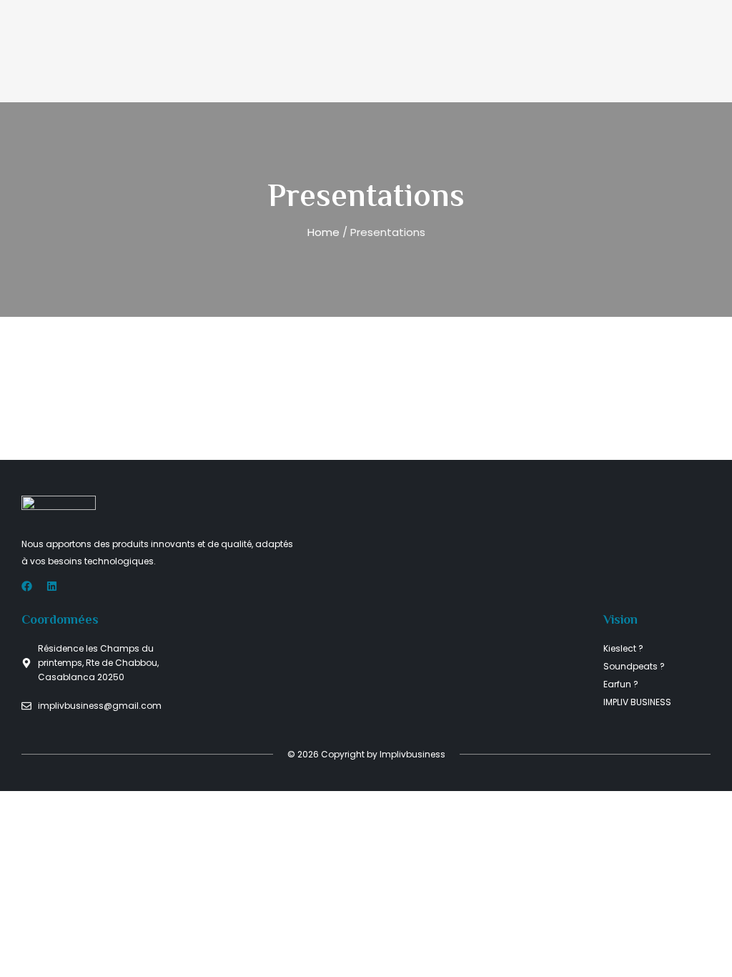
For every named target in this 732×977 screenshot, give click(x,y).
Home (323, 232)
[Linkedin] (51, 586)
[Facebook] (26, 586)
